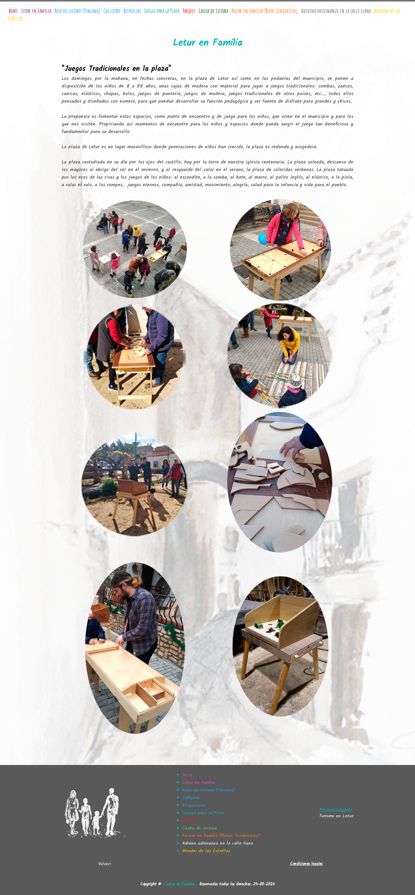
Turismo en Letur (336, 816)
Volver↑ (105, 864)
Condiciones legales (306, 864)
